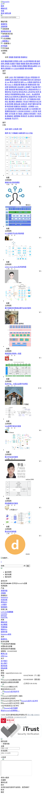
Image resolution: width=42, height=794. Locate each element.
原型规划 (34, 77)
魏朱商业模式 (32, 66)
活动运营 (20, 87)
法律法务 (24, 104)
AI (2, 4)
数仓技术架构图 (10, 531)
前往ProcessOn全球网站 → (10, 710)
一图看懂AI (5, 41)
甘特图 (15, 61)
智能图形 (4, 607)
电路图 (22, 64)
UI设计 (11, 77)
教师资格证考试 (21, 89)
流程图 (11, 57)
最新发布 (22, 133)
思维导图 (17, 57)
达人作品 (29, 133)
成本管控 (35, 109)
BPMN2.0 (7, 66)
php (8, 82)
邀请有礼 (4, 639)
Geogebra (4, 614)
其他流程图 (29, 68)
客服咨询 (33, 99)
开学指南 (4, 46)
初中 (17, 99)
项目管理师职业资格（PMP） (20, 94)
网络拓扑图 (32, 61)
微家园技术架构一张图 (13, 353)
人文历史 (34, 111)
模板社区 (4, 8)
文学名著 (12, 114)
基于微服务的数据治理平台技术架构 (18, 308)
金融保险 (18, 101)
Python (9, 84)
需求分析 (30, 80)
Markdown (4, 597)
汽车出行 (25, 101)
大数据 (29, 82)
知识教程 (4, 624)
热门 (10, 133)
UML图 (25, 61)
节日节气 (15, 118)
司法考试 (15, 92)
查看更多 (4, 24)
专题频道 (4, 627)
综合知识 (27, 111)
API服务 (4, 604)
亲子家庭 (18, 114)
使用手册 (4, 632)
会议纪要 (25, 109)
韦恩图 (14, 66)
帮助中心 (4, 629)
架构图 (35, 64)
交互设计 (27, 77)
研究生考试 (23, 92)
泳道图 (12, 64)
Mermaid (4, 615)
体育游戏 (38, 116)
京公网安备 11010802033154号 (16, 717)
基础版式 (10, 116)
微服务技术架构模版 (12, 182)
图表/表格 (29, 64)
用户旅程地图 (19, 77)
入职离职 (31, 106)
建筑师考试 (24, 97)
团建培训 (17, 106)
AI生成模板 (5, 36)
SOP (30, 109)
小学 (28, 99)
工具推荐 (27, 87)
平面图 (17, 64)
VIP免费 (15, 129)
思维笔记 (24, 57)
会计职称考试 (15, 97)
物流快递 (10, 106)
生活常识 (31, 116)
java (25, 82)
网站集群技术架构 (11, 503)
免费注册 (7, 13)
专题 (2, 11)
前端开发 (16, 82)
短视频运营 (13, 87)
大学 (24, 99)
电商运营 (12, 89)
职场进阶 (32, 114)
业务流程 (13, 80)
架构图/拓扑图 (6, 31)
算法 (11, 82)
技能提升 (24, 106)
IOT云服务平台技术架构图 (14, 233)
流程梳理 (4, 26)
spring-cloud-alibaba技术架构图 (15, 267)
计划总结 (20, 111)
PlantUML (4, 617)
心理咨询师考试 (33, 89)
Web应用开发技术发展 (13, 426)
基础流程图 (8, 61)
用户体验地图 (22, 80)
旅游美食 (8, 118)
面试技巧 (13, 111)
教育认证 (4, 653)
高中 (20, 99)
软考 (37, 92)
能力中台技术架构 (11, 457)
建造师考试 (33, 97)
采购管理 (18, 109)
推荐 (2, 6)
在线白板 (4, 600)
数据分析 (24, 84)
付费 (20, 129)
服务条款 (4, 666)
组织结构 (11, 109)
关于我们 (4, 661)
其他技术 (37, 80)
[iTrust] (21, 737)
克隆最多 (15, 133)
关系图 (19, 66)
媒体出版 (17, 104)
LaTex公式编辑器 (7, 612)
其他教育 (12, 99)
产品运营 (34, 87)
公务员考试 (31, 92)
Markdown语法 (6, 634)
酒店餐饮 (12, 101)
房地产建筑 (32, 104)
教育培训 (32, 101)
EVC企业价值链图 (17, 68)
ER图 (20, 61)
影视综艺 (24, 116)
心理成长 (25, 114)
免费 (10, 129)
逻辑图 (24, 66)
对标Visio (4, 656)
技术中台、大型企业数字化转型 (16, 384)
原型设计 (4, 602)
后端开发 (35, 82)
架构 (22, 82)
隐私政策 (4, 668)
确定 (28, 566)
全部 (2, 61)
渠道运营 (17, 84)
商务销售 (10, 104)
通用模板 (17, 116)
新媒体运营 (32, 84)
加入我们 (4, 663)
